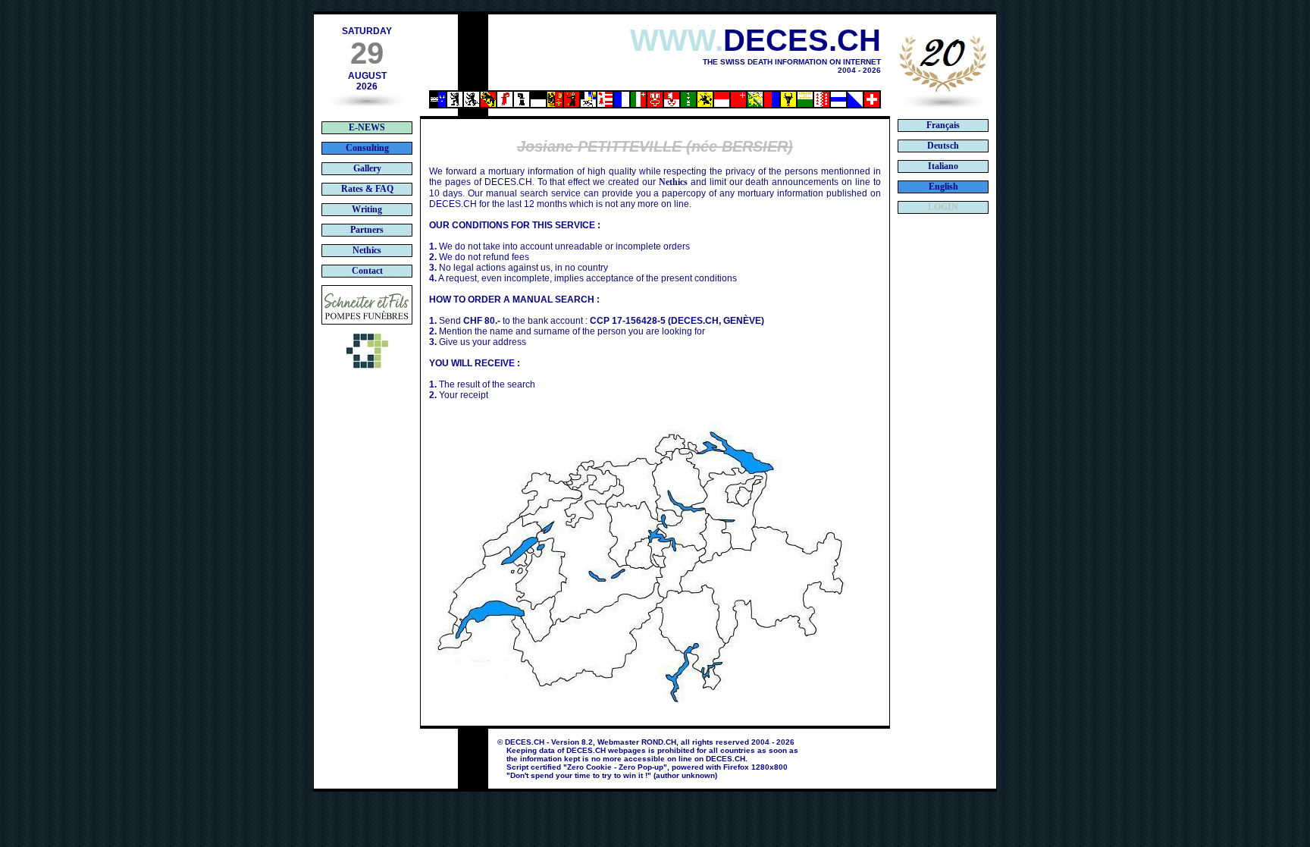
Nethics (673, 182)
